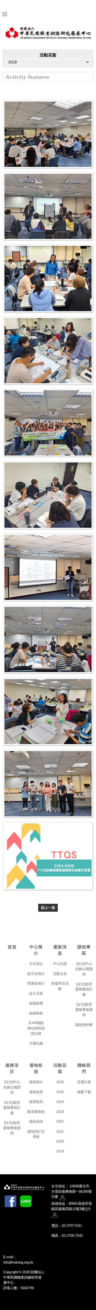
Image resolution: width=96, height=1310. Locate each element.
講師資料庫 (84, 1025)
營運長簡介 (36, 983)
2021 (60, 1131)
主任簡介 (36, 964)
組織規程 (36, 1013)
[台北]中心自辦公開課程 (84, 969)
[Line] (26, 1201)
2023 (60, 1112)
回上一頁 (48, 908)
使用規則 (36, 1102)
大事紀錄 (36, 1043)
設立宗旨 (36, 993)
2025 (60, 1092)
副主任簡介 (36, 974)
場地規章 (36, 1092)
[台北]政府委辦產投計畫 (84, 989)
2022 (60, 1121)
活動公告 (60, 974)
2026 (60, 1082)
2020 (60, 1141)
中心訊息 (60, 964)
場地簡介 (36, 1082)
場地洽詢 (36, 1121)
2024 (60, 1102)
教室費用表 (36, 1112)
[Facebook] (10, 1201)
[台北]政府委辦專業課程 (84, 1009)
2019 (60, 1151)
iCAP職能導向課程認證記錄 (36, 1028)
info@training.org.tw (18, 1262)
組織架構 (36, 1003)
